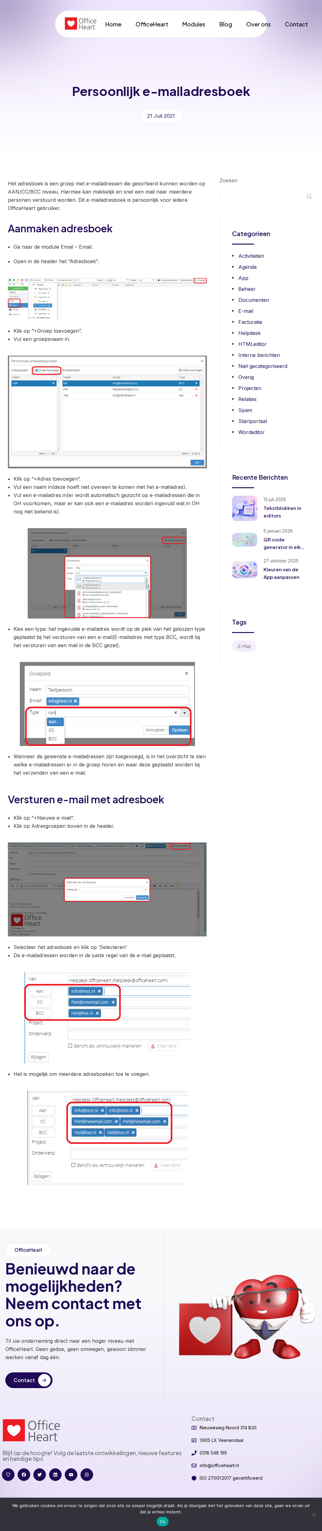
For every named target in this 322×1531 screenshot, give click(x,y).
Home (113, 24)
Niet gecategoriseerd (262, 366)
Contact (296, 24)
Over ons (258, 24)
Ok (162, 1521)
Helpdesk (249, 333)
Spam (245, 410)
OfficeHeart (152, 24)
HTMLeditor (252, 344)
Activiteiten (251, 256)
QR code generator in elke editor (284, 546)
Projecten (249, 388)
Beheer (247, 289)
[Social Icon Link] (8, 1474)
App (243, 278)
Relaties (247, 399)
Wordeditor (251, 432)
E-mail (245, 311)
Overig (246, 377)
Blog (225, 24)
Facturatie (250, 322)
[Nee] (314, 1514)
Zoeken (228, 180)
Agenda (247, 267)
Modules (193, 24)
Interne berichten (259, 355)
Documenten (253, 300)
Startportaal (252, 421)
